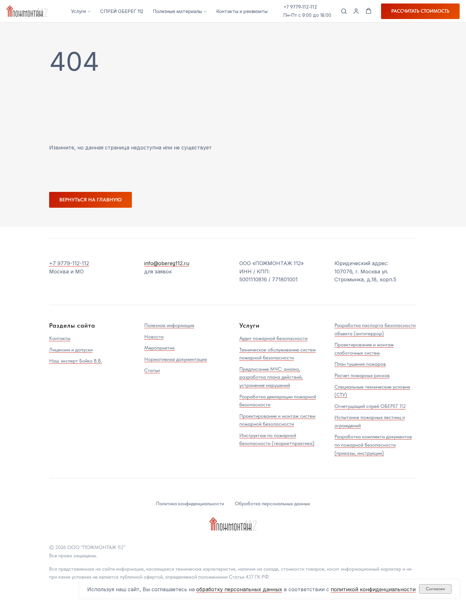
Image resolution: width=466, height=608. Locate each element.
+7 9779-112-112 (300, 7)
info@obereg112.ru (166, 263)
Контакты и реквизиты (242, 11)
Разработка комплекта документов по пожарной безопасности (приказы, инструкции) (373, 445)
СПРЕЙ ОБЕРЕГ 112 (121, 11)
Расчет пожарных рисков (362, 375)
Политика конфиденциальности (190, 503)
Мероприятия (159, 348)
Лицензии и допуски (71, 350)
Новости (154, 337)
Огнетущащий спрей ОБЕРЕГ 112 (370, 406)
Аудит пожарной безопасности (273, 338)
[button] (344, 11)
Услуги (78, 11)
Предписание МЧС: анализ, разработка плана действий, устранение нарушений (271, 377)
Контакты (59, 338)
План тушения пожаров (360, 364)
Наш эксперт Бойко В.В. (75, 361)
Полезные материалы (177, 11)
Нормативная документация (175, 359)
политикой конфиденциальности (373, 589)
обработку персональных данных (239, 589)
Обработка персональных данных (272, 503)
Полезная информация (169, 325)
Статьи (152, 370)
